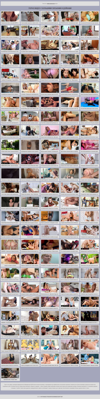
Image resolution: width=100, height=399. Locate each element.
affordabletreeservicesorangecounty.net (52, 396)
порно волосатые (51, 3)
